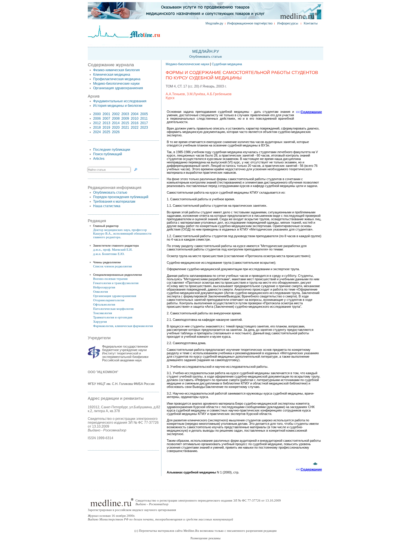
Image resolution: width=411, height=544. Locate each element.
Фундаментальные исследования (119, 101)
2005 (144, 114)
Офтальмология (104, 304)
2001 (106, 114)
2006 (97, 118)
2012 (97, 123)
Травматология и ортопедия (112, 317)
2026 (116, 132)
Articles (98, 158)
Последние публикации (111, 149)
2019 (106, 127)
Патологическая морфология (113, 308)
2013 (106, 123)
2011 (144, 118)
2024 (97, 132)
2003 (125, 114)
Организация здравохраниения (118, 88)
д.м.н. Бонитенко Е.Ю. (109, 254)
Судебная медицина (227, 64)
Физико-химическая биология (116, 70)
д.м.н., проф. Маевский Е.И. (113, 249)
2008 (116, 118)
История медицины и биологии (117, 105)
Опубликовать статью (205, 56)
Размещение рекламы (205, 538)
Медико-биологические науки (116, 83)
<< (309, 112)
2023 (144, 127)
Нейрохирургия (104, 287)
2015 (125, 123)
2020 (116, 127)
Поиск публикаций (107, 154)
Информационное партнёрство (250, 23)
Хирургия (100, 321)
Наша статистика (106, 206)
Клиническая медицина (111, 74)
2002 (116, 114)
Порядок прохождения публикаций (120, 197)
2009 (125, 118)
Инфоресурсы (287, 23)
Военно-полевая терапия (110, 278)
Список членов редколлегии (112, 266)
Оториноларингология (108, 300)
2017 (144, 123)
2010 (134, 118)
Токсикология (102, 313)
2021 (125, 127)
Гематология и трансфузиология (115, 283)
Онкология (100, 291)
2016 (134, 123)
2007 (106, 118)
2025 (106, 132)
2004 (134, 114)
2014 (116, 123)
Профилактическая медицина (116, 79)
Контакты (311, 23)
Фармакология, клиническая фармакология (123, 326)
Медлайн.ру (214, 23)
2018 (97, 127)
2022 (134, 127)
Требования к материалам (114, 201)
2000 (97, 114)
